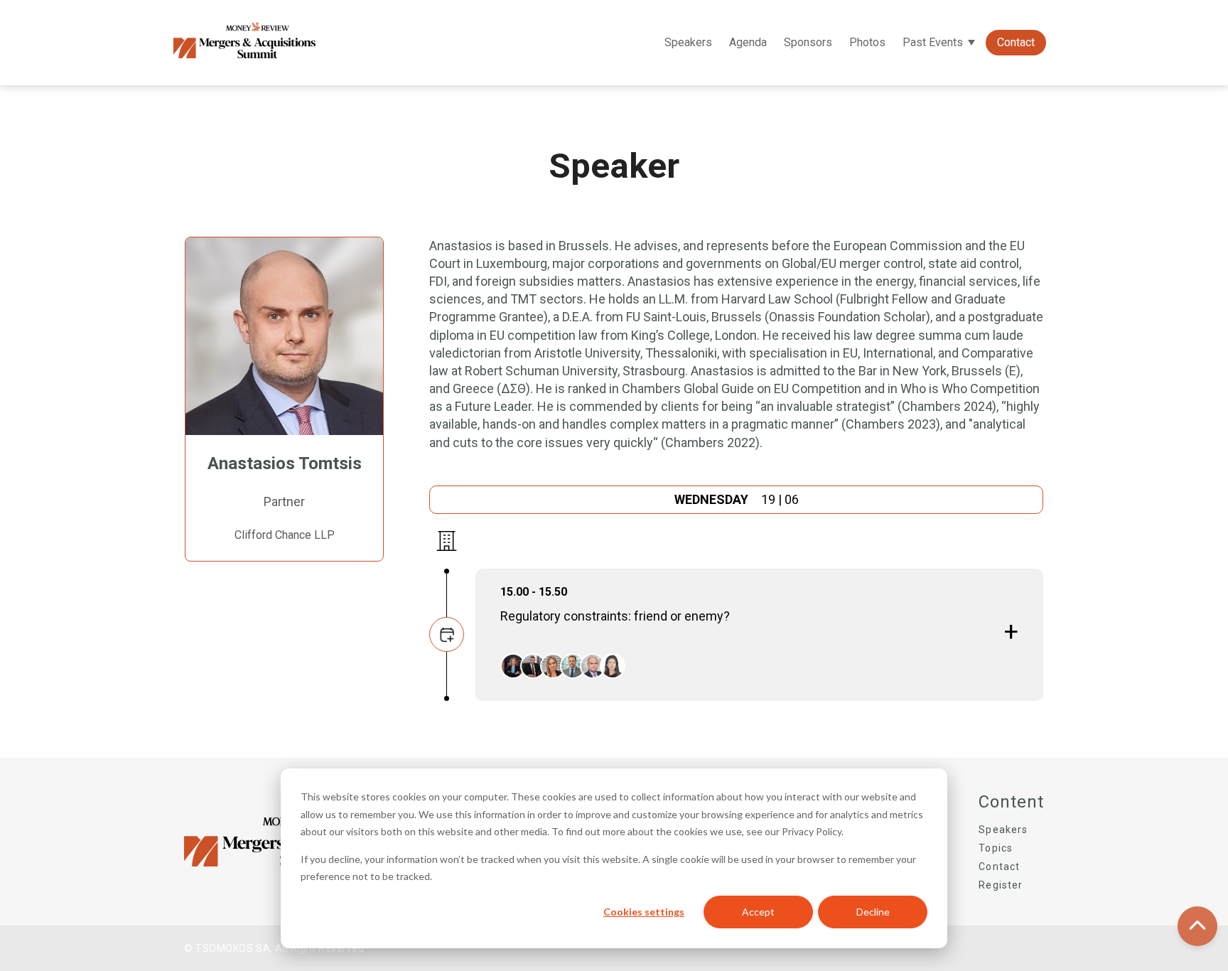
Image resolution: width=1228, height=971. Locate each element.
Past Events (933, 42)
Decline (873, 912)
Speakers (688, 42)
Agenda (748, 42)
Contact (1016, 42)
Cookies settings (643, 912)
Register (1001, 885)
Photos (867, 42)
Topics (996, 848)
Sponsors (808, 42)
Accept (758, 912)
